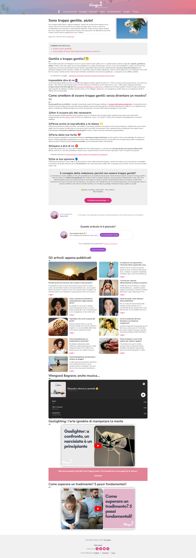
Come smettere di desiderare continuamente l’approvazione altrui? (81, 301)
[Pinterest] (107, 548)
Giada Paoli (71, 36)
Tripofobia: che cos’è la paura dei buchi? (82, 320)
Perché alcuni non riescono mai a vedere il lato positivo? (70, 283)
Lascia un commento (98, 250)
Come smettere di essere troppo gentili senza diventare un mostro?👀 (76, 51)
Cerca (136, 12)
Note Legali (98, 545)
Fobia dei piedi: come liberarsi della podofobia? (131, 300)
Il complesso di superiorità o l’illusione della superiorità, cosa (133, 264)
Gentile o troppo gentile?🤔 (62, 49)
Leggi (50, 294)
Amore (102, 12)
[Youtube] (104, 548)
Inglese (96, 553)
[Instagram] (100, 548)
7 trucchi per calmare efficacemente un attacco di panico (133, 282)
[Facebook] (97, 548)
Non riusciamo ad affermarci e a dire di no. (88, 87)
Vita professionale (114, 12)
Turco (113, 553)
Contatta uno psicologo (96, 200)
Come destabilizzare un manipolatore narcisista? (79, 340)
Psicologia (83, 12)
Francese (105, 553)
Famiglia (127, 12)
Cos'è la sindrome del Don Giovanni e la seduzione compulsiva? (130, 321)
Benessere (93, 12)
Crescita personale (69, 12)
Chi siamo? (107, 540)
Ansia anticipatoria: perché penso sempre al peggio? (82, 358)
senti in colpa (69, 117)
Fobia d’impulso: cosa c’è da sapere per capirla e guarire (131, 340)
